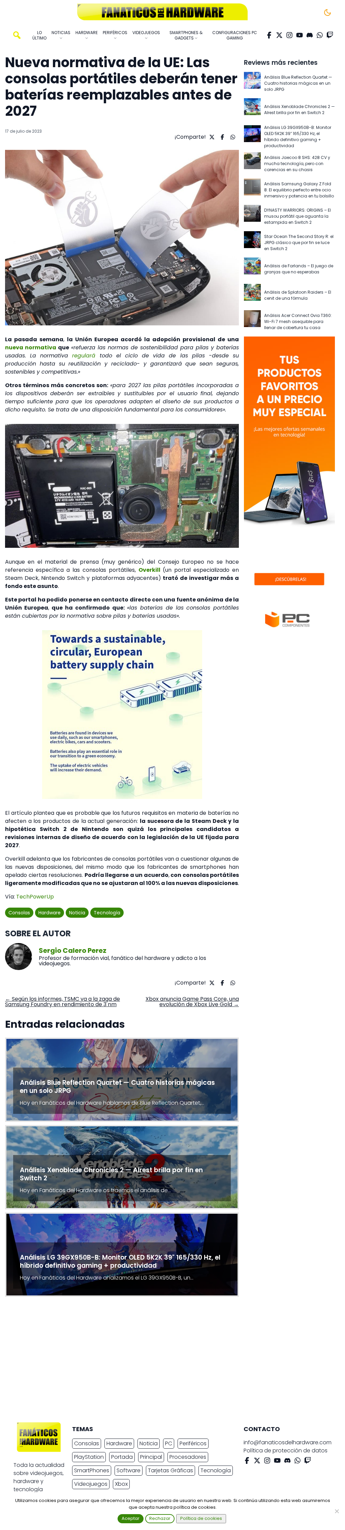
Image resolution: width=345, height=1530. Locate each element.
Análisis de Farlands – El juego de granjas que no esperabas (298, 269)
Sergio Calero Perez (72, 950)
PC (168, 1443)
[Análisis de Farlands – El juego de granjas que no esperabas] (252, 269)
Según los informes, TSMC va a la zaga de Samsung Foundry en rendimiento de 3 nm (62, 1001)
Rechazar (159, 1518)
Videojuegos (90, 1484)
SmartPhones (91, 1470)
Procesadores (187, 1457)
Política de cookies (201, 1518)
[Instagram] (289, 35)
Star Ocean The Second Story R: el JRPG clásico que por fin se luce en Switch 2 (299, 242)
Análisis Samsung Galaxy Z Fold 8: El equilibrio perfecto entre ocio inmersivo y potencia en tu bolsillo (299, 190)
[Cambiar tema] (327, 12)
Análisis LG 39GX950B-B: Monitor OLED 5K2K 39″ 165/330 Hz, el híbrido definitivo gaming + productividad (297, 137)
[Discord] (309, 35)
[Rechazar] (336, 1511)
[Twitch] (329, 35)
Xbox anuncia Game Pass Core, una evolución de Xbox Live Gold (192, 1001)
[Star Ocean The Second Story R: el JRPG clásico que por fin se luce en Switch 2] (252, 242)
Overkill (149, 570)
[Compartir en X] (211, 137)
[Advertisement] (167, 1361)
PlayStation (89, 1457)
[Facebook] (269, 35)
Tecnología (107, 912)
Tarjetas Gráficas (170, 1470)
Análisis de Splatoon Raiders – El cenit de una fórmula (297, 295)
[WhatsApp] (319, 35)
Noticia (77, 912)
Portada (122, 1457)
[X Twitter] (279, 35)
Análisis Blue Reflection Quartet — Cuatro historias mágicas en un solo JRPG (298, 83)
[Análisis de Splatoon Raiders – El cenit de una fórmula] (252, 295)
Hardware (49, 912)
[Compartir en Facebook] (221, 137)
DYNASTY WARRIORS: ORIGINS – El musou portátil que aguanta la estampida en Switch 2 (297, 216)
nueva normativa (30, 347)
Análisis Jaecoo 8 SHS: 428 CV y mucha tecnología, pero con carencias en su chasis (297, 163)
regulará (83, 355)
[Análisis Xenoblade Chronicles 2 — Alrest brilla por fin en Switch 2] (252, 109)
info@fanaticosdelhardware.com (288, 1442)
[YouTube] (299, 35)
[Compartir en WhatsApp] (232, 137)
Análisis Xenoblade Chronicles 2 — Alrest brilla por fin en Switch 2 (299, 109)
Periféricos (193, 1443)
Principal (151, 1457)
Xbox (121, 1484)
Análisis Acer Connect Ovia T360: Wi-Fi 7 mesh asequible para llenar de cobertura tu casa (298, 321)
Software (128, 1470)
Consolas (19, 912)
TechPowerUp (35, 897)
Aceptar (130, 1518)
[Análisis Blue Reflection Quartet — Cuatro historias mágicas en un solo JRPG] (252, 83)
